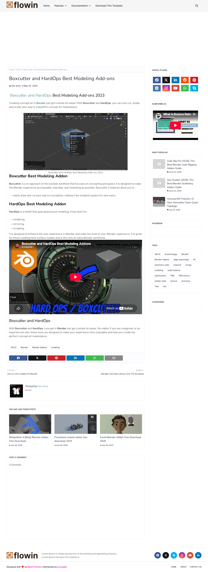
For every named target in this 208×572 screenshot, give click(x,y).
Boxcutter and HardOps (31, 95)
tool (164, 286)
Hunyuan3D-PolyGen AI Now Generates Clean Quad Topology (182, 202)
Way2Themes (34, 567)
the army (16, 85)
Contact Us (196, 567)
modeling (55, 347)
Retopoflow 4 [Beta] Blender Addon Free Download (29, 439)
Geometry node (162, 265)
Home (12, 69)
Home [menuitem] (46, 5)
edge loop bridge (181, 259)
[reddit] (185, 80)
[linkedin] (175, 80)
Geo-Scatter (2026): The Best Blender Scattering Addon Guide (180, 183)
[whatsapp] (185, 88)
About (184, 567)
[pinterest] (194, 80)
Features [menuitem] (59, 5)
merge (188, 265)
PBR (172, 275)
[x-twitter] (166, 80)
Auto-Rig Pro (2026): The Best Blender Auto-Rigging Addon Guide (181, 164)
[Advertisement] (104, 36)
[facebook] (157, 80)
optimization (160, 275)
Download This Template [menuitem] (109, 5)
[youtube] (175, 88)
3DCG (19, 69)
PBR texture (184, 275)
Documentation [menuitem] (80, 5)
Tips (157, 286)
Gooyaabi (62, 567)
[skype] (194, 88)
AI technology (171, 254)
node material (174, 270)
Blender (24, 347)
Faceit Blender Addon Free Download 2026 (120, 439)
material (177, 265)
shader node (160, 281)
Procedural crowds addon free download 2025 (70, 439)
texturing (186, 281)
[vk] (157, 88)
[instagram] (166, 88)
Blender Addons (39, 347)
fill (194, 259)
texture (173, 281)
